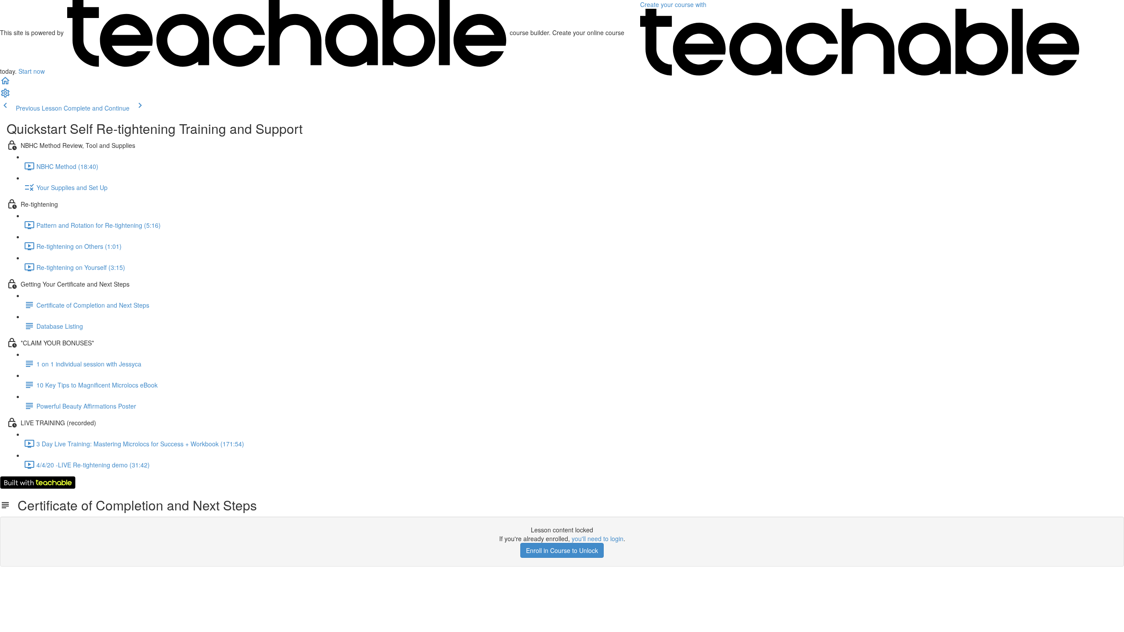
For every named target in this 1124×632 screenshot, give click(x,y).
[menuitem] (5, 95)
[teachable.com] (286, 32)
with (674, 4)
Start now (31, 71)
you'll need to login (597, 538)
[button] (5, 83)
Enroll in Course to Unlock (562, 550)
